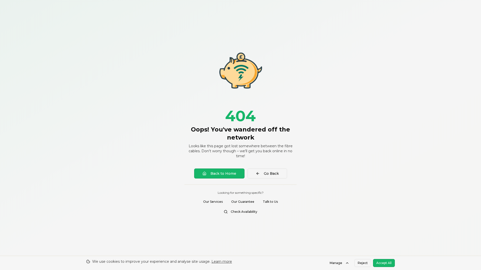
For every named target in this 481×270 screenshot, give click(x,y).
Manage (336, 263)
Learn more (221, 261)
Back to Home (223, 173)
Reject (363, 263)
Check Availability (244, 212)
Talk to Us (270, 202)
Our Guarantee (242, 202)
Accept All (384, 263)
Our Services (213, 202)
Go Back (271, 173)
